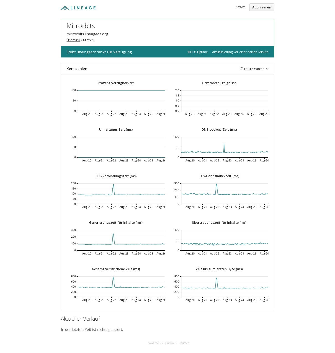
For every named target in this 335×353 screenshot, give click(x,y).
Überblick (73, 40)
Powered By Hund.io (160, 343)
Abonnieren (261, 7)
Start (240, 7)
